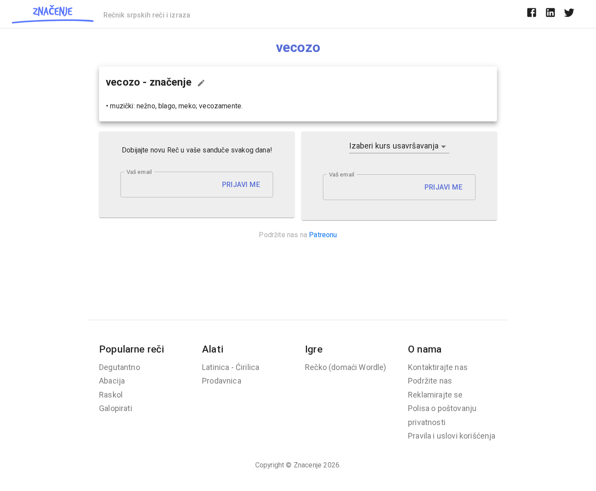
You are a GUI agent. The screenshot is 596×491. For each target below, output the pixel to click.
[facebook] (532, 14)
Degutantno (119, 367)
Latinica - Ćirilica (230, 367)
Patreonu (323, 235)
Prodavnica (221, 380)
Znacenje (308, 465)
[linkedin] (550, 14)
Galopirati (115, 408)
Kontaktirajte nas (438, 367)
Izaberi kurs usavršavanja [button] (393, 145)
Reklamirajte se (435, 394)
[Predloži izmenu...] (201, 83)
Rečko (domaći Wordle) (346, 367)
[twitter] (569, 14)
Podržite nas (430, 380)
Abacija (112, 380)
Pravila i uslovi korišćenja (452, 435)
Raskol (111, 394)
